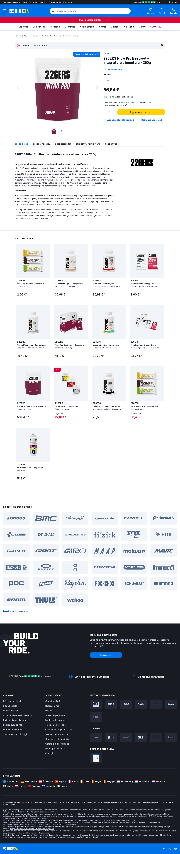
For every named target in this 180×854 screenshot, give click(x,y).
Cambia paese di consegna (44, 812)
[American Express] (126, 704)
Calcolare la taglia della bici (58, 729)
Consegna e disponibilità (57, 739)
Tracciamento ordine (55, 724)
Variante (107, 74)
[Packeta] (171, 737)
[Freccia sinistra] (18, 261)
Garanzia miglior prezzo (57, 743)
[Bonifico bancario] (96, 717)
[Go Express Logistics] (156, 737)
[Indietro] (18, 87)
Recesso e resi (52, 706)
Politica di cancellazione (15, 720)
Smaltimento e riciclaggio (15, 734)
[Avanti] (97, 87)
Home (17, 36)
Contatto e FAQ (52, 701)
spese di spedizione (53, 802)
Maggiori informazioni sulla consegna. (146, 822)
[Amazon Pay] (156, 704)
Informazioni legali (12, 701)
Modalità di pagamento (56, 720)
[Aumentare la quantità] (113, 112)
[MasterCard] (96, 704)
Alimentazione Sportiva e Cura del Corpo (46, 36)
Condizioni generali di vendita (17, 715)
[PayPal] (141, 704)
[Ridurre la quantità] (106, 112)
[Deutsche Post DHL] (96, 737)
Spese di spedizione (55, 715)
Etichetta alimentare (113, 69)
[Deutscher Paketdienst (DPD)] (111, 737)
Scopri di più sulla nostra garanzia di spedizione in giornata (32, 829)
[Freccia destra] (47, 261)
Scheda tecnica (42, 144)
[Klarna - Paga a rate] (171, 704)
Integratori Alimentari (71, 36)
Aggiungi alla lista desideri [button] (120, 120)
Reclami (49, 710)
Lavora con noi (10, 710)
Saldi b (82, 20)
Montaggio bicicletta (55, 748)
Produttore (112, 144)
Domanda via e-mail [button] (151, 120)
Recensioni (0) (63, 144)
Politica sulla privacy (13, 724)
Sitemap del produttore (56, 734)
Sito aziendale (10, 706)
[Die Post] (126, 737)
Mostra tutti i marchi (14, 611)
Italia (150, 102)
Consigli (49, 753)
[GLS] (141, 737)
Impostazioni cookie (13, 729)
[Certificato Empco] (96, 758)
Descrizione (21, 144)
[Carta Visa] (111, 704)
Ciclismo (25, 36)
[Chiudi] (162, 45)
